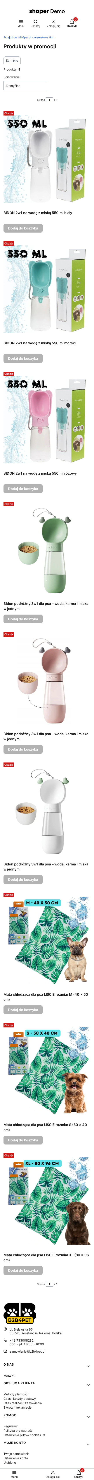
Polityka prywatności (18, 1430)
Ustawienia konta (15, 1458)
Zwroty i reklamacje (17, 1407)
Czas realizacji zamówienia (22, 1403)
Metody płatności (15, 1394)
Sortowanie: (11, 77)
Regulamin (10, 1426)
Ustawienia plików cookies (22, 1435)
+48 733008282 (21, 1340)
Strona (41, 99)
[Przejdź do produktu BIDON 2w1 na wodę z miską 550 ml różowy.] (47, 419)
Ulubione (9, 1462)
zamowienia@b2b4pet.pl (27, 1351)
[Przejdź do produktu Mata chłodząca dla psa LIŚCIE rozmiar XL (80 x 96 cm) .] (47, 1201)
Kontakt (8, 1375)
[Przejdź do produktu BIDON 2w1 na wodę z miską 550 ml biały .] (47, 159)
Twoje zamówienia (16, 1454)
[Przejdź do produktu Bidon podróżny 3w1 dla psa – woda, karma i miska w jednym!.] (47, 549)
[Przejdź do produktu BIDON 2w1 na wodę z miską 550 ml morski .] (47, 289)
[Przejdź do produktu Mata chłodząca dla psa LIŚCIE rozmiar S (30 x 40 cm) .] (47, 1070)
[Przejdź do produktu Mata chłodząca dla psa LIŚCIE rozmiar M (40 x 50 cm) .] (47, 940)
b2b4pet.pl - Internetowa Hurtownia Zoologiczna (29, 37)
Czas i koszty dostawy (19, 1398)
